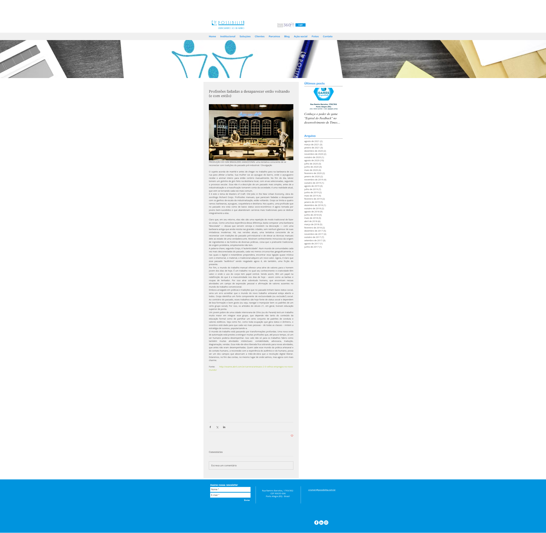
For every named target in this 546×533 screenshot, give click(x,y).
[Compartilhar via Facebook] (210, 427)
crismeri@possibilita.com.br (322, 489)
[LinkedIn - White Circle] (321, 522)
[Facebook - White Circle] (316, 522)
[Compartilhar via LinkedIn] (224, 427)
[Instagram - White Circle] (326, 522)
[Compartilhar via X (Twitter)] (217, 427)
